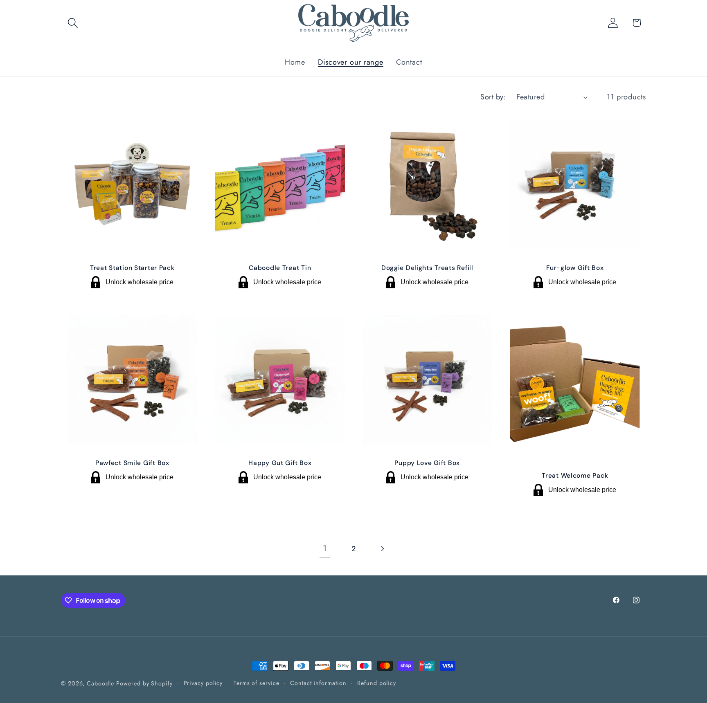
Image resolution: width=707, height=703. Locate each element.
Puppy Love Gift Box (427, 463)
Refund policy (376, 683)
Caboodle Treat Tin (280, 268)
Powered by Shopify (144, 683)
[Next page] (382, 549)
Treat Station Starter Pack (132, 268)
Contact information (318, 683)
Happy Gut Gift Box (279, 463)
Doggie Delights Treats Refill (427, 268)
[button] (72, 22)
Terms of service (256, 683)
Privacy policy (203, 683)
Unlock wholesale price (139, 282)
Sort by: (493, 97)
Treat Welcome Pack (575, 475)
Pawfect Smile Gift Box (132, 463)
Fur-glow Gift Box (574, 268)
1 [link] (325, 548)
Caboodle (100, 683)
